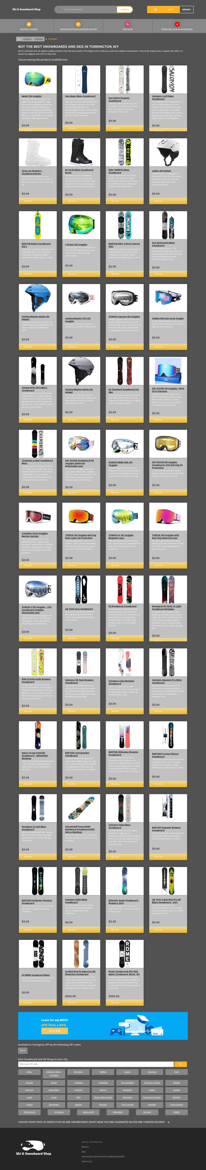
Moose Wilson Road (103, 1097)
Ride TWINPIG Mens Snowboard (119, 171)
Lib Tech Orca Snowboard (79, 609)
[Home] (36, 1148)
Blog (84, 1152)
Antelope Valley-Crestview (54, 1074)
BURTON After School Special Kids (124, 245)
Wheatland (117, 1112)
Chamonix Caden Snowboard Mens (37, 462)
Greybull (79, 1090)
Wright (177, 1112)
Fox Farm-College (152, 1083)
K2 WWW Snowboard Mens (36, 975)
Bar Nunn (78, 1072)
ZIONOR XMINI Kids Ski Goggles (120, 464)
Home (18, 39)
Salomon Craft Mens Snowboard (163, 97)
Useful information (92, 1142)
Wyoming (39, 39)
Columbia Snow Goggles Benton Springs (35, 535)
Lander (152, 1090)
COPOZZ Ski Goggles (76, 244)
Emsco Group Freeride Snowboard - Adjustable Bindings (35, 756)
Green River (54, 1090)
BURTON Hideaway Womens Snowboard (123, 753)
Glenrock (29, 1090)
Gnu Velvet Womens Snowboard (119, 99)
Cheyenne (152, 1072)
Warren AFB (88, 1112)
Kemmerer (127, 1090)
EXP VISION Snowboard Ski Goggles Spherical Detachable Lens (79, 463)
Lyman (54, 1097)
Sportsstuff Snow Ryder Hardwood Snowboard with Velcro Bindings (80, 829)
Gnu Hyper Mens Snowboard (80, 96)
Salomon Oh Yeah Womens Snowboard (79, 681)
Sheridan (152, 1105)
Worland (147, 1112)
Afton (29, 1072)
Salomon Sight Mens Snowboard (76, 901)
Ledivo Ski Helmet (161, 171)
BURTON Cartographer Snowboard (77, 754)
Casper (127, 1072)
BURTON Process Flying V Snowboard (165, 755)
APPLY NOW (54, 1031)
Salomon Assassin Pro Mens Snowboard (167, 681)
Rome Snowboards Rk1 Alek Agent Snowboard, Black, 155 (124, 973)
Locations (27, 39)
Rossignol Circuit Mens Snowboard (34, 828)
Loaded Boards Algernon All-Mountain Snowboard (80, 973)
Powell (29, 1105)
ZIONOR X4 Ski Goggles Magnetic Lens (121, 536)
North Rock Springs (152, 1097)
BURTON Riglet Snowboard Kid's (36, 245)
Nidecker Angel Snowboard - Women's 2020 (124, 902)
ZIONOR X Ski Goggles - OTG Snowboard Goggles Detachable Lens (37, 610)
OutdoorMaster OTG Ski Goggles (78, 320)
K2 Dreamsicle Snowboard (122, 606)
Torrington (52, 39)
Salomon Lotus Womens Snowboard (121, 682)
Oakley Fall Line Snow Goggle (168, 318)
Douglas (29, 1083)
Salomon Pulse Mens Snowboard (119, 826)
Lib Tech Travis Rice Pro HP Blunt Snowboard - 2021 (166, 901)
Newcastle (127, 1097)
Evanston (78, 1083)
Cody (176, 1072)
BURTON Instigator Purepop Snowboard (37, 902)
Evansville (103, 1083)
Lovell (29, 1097)
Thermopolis (29, 1112)
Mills (78, 1097)
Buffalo (103, 1072)
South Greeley (176, 1105)
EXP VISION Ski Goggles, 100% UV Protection (168, 390)
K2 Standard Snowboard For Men (124, 391)
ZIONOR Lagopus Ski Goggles (124, 316)
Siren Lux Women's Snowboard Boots (32, 172)
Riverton (103, 1105)
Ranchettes (54, 1105)
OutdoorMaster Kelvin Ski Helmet (35, 318)
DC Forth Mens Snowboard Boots (79, 171)
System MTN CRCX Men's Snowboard (34, 389)
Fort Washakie (127, 1083)
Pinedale (176, 1097)
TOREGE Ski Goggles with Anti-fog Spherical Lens (165, 536)
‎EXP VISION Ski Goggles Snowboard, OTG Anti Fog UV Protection (167, 465)
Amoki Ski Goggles (31, 96)
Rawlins (78, 1105)
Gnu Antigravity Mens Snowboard (163, 244)
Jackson (103, 1090)
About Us (85, 1147)
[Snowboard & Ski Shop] (26, 9)
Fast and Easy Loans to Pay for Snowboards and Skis (103, 1156)
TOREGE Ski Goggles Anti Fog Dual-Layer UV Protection (80, 536)
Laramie (176, 1090)
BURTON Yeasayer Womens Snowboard (166, 829)
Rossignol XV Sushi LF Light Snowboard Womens (166, 607)
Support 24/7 (87, 1161)
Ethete (54, 1083)
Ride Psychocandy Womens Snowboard (36, 680)
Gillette (176, 1083)
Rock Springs (128, 1105)
